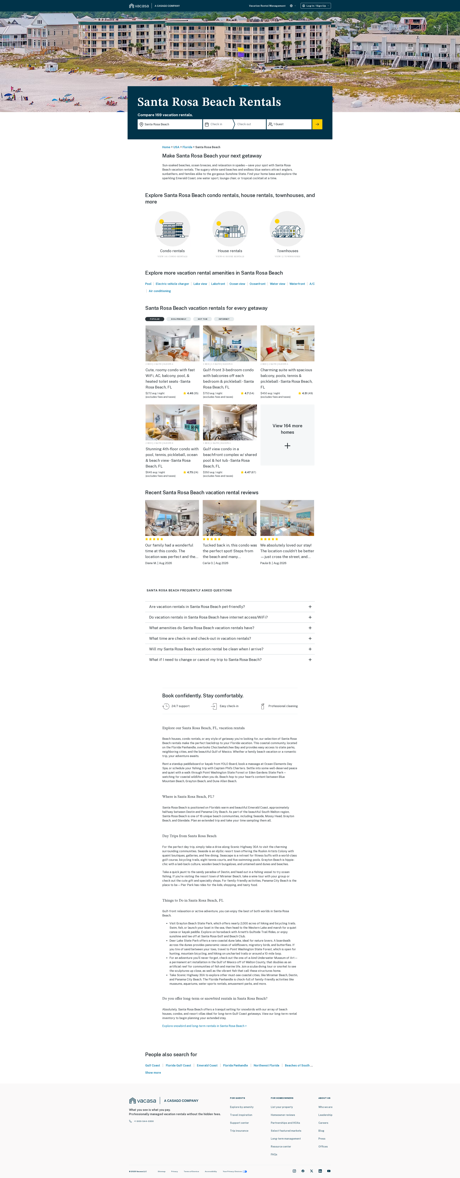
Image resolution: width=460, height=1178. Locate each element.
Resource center (281, 1146)
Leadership (325, 1115)
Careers (323, 1122)
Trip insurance (239, 1130)
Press (321, 1138)
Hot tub (202, 319)
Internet (224, 319)
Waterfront (297, 284)
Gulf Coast (152, 1065)
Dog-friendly (178, 319)
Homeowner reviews (283, 1115)
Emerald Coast (207, 1065)
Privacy (174, 1171)
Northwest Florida (266, 1065)
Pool (148, 284)
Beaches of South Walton (302, 1065)
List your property (282, 1107)
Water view (277, 284)
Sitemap (161, 1171)
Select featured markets (286, 1130)
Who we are (325, 1107)
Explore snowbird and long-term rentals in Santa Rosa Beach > (204, 1026)
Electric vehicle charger (172, 284)
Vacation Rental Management (267, 5)
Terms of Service (191, 1171)
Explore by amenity (242, 1107)
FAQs (274, 1154)
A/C (312, 284)
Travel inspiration (241, 1115)
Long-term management (286, 1138)
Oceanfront (258, 284)
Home (166, 147)
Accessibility (211, 1171)
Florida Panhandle (235, 1065)
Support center (239, 1122)
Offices (323, 1146)
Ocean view (237, 284)
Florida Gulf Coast (178, 1065)
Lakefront (218, 284)
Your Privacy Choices (232, 1171)
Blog (321, 1130)
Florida (187, 147)
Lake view (200, 284)
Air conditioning (160, 291)
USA (176, 147)
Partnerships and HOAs (285, 1122)
